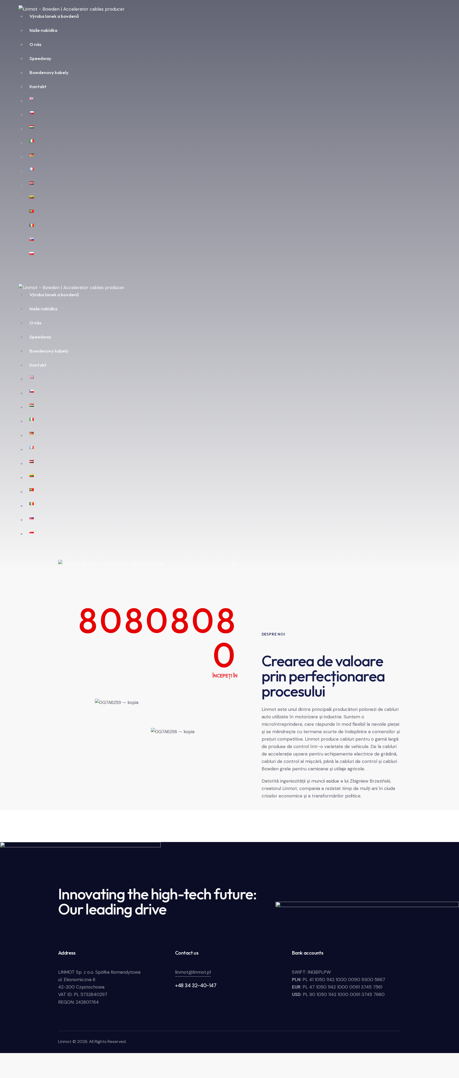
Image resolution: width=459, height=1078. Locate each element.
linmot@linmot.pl (193, 972)
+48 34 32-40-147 (195, 985)
